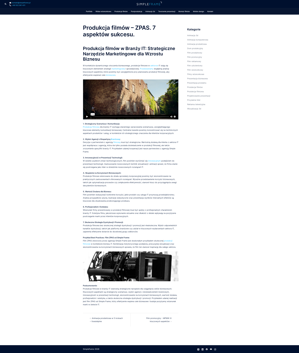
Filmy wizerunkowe (195, 74)
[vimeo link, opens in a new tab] (198, 349)
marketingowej (118, 69)
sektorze (154, 65)
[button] (6, 4)
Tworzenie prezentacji (166, 11)
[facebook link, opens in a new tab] (207, 349)
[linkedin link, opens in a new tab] (202, 349)
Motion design (198, 11)
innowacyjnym (154, 161)
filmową (116, 142)
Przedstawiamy (147, 69)
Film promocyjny (194, 57)
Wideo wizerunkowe (103, 11)
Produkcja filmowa (91, 127)
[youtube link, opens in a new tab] (211, 349)
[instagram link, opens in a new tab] (215, 349)
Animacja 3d (150, 11)
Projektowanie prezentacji (198, 96)
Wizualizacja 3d (194, 109)
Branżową (115, 139)
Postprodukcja (136, 11)
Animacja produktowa (197, 44)
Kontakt (210, 11)
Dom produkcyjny (195, 48)
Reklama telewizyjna (196, 104)
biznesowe (110, 75)
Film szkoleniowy (194, 65)
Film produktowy (194, 53)
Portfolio (89, 11)
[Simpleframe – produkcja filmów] (149, 4)
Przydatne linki (193, 100)
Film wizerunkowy (195, 70)
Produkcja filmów (121, 11)
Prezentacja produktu (196, 83)
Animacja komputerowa (197, 40)
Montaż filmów (184, 11)
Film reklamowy (194, 61)
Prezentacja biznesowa (197, 78)
